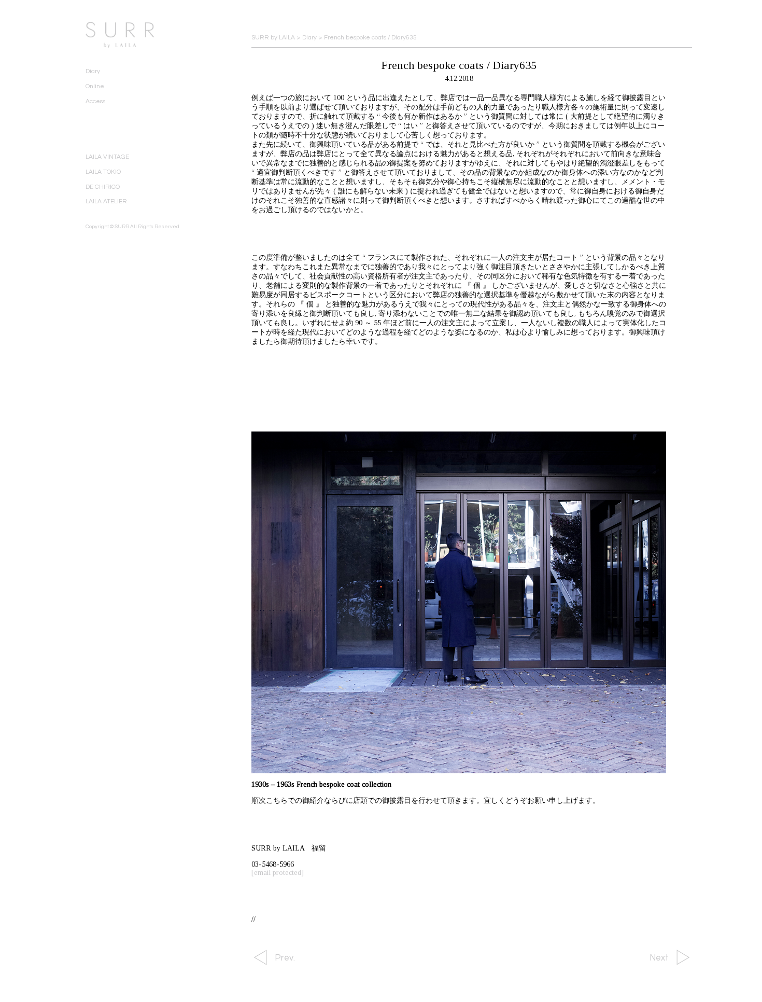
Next (659, 958)
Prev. (285, 958)
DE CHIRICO (103, 187)
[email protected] (277, 872)
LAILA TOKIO (103, 172)
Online (95, 86)
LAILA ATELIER (106, 201)
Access (95, 101)
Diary (93, 71)
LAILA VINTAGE (107, 157)
